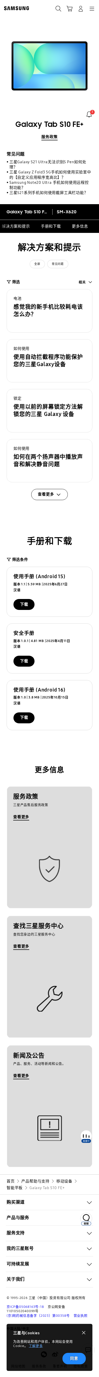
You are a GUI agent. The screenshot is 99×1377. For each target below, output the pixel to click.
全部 (37, 264)
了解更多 (36, 1346)
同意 (74, 1358)
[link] (89, 114)
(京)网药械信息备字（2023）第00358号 (38, 1316)
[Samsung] (15, 8)
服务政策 (49, 136)
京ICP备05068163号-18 (25, 1307)
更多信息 (80, 226)
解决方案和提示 (16, 226)
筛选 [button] (16, 282)
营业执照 (81, 1316)
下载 (24, 604)
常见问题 (57, 264)
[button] (49, 311)
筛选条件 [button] (20, 559)
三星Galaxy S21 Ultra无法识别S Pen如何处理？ (47, 164)
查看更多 (21, 817)
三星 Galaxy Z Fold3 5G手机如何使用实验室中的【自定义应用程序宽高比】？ (50, 174)
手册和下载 (51, 226)
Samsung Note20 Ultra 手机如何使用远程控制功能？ (49, 185)
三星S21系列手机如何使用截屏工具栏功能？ (48, 192)
